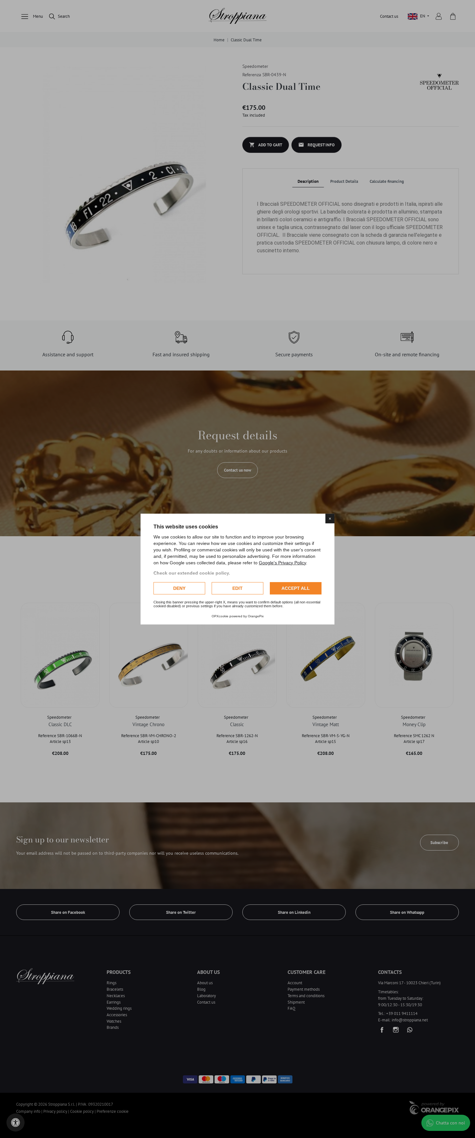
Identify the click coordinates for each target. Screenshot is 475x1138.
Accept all (295, 588)
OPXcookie (220, 616)
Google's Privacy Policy (282, 562)
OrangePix (256, 616)
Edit (237, 588)
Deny (179, 588)
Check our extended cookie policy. (191, 573)
